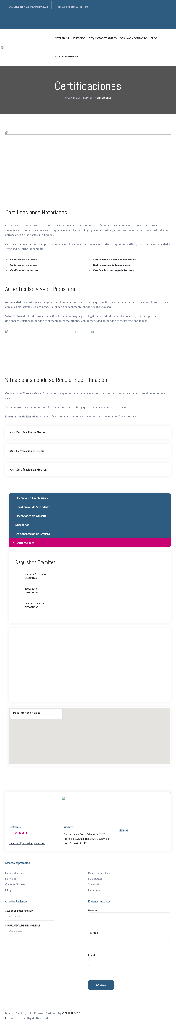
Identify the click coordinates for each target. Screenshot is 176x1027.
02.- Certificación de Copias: (28, 451)
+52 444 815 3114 (71, 677)
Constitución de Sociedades (32, 507)
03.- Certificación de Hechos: (28, 469)
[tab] (88, 432)
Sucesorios (22, 525)
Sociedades (95, 878)
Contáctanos (15, 827)
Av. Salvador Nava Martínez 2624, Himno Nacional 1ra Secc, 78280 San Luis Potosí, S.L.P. (87, 838)
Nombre (92, 910)
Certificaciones (24, 542)
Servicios (10, 878)
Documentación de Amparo (32, 533)
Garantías (94, 890)
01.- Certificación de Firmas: (28, 432)
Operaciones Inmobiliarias (31, 498)
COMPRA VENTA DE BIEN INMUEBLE (22, 925)
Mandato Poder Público (36, 574)
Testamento (31, 588)
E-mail (91, 955)
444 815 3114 (19, 833)
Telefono (93, 932)
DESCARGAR (31, 578)
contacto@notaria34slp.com (101, 677)
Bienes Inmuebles (99, 873)
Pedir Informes (14, 873)
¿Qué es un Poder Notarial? (19, 910)
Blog (8, 890)
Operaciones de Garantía (30, 516)
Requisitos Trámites (35, 562)
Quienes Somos (15, 884)
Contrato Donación (34, 603)
